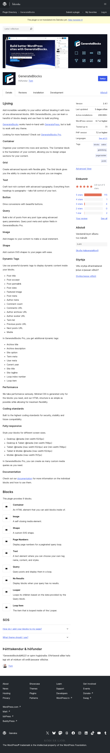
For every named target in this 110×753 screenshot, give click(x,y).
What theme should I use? (15, 637)
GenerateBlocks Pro (51, 134)
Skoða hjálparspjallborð (87, 250)
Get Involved (89, 683)
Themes (33, 688)
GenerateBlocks (11, 124)
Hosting (6, 693)
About (6, 683)
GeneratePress (52, 124)
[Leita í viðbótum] (31, 29)
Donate (88, 693)
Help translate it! (75, 20)
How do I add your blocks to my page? (22, 629)
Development (56, 92)
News (5, 688)
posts (104, 161)
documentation (24, 478)
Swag (87, 698)
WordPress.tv (64, 698)
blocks (96, 145)
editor (103, 145)
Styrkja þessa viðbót (86, 276)
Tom (31, 80)
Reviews (23, 92)
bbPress (8, 716)
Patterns (34, 698)
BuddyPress (10, 721)
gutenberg (102, 150)
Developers (61, 693)
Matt (6, 711)
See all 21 (103, 138)
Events (86, 688)
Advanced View (83, 168)
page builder (101, 155)
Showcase (35, 683)
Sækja (103, 78)
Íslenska (13, 733)
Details (9, 92)
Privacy (6, 698)
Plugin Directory (10, 12)
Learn (59, 683)
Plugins (33, 693)
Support (60, 688)
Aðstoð (103, 92)
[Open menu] (105, 4)
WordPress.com (12, 707)
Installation (38, 92)
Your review (81, 218)
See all (104, 218)
